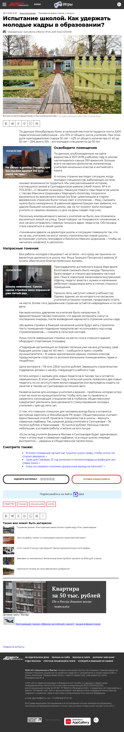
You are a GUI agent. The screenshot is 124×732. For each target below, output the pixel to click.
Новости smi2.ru (13, 646)
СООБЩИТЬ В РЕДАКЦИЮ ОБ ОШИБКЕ (95, 661)
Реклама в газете (81, 657)
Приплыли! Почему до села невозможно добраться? (43, 569)
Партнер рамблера (53, 720)
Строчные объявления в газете (59, 661)
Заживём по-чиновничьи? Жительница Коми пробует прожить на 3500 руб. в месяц (59, 558)
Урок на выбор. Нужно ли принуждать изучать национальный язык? (51, 537)
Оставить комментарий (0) (96, 479)
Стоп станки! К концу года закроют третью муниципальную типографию (53, 548)
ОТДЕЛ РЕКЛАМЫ (33, 661)
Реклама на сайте (61, 657)
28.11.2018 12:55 (10, 13)
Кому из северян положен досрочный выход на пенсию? (64, 466)
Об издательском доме (37, 657)
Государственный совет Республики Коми (79, 116)
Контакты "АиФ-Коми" (104, 657)
